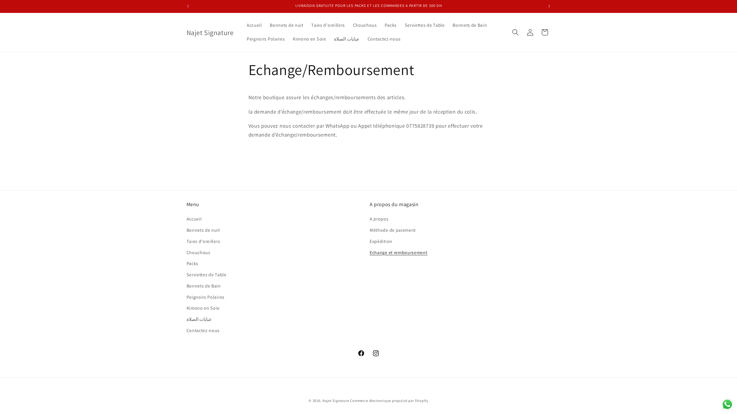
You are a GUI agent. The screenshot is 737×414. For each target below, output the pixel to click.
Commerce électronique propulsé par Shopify (389, 400)
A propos (379, 219)
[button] (515, 32)
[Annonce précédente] (187, 6)
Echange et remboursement (399, 253)
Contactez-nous (203, 330)
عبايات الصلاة (199, 319)
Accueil (194, 219)
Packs (192, 263)
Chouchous (198, 253)
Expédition (381, 241)
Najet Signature (335, 400)
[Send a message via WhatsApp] (727, 404)
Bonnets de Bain (204, 286)
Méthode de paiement (393, 230)
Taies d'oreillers (203, 241)
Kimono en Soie (203, 308)
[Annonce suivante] (549, 6)
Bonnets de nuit (203, 230)
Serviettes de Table (207, 275)
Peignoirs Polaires (206, 297)
